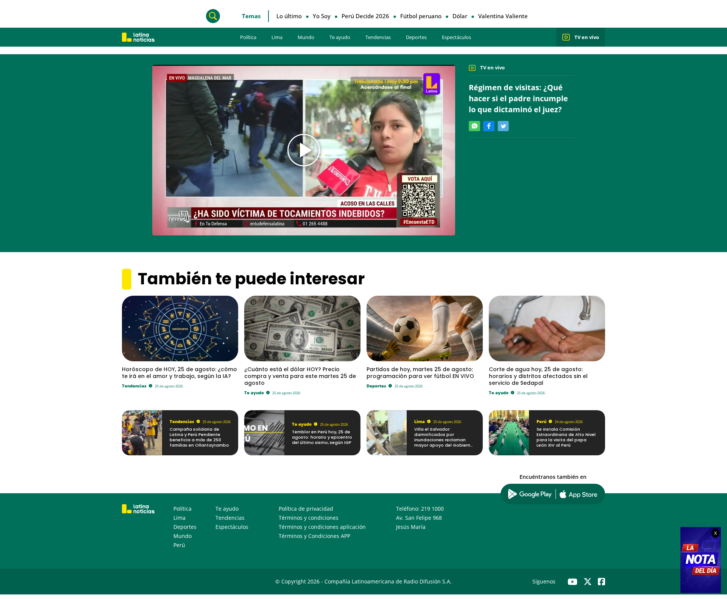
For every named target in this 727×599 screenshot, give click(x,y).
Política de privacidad (306, 508)
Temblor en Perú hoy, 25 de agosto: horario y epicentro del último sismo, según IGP (322, 437)
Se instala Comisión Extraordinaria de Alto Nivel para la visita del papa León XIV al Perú (566, 437)
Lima (276, 37)
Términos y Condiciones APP (314, 535)
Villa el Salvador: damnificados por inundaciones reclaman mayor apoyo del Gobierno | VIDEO (443, 440)
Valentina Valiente (503, 16)
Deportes (416, 37)
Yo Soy (322, 16)
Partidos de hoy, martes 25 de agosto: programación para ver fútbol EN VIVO (420, 372)
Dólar (459, 16)
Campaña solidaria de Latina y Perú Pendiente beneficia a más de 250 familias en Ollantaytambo (199, 437)
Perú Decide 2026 (365, 16)
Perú (541, 421)
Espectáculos (456, 37)
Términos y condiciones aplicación (322, 526)
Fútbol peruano (421, 16)
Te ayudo (339, 37)
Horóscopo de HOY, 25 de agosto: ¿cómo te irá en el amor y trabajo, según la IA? (179, 372)
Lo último (289, 16)
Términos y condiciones (309, 517)
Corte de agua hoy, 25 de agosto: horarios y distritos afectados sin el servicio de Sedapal (538, 376)
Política (248, 37)
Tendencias (378, 37)
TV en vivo (586, 37)
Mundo (306, 37)
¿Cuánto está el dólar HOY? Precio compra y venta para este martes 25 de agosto (300, 376)
